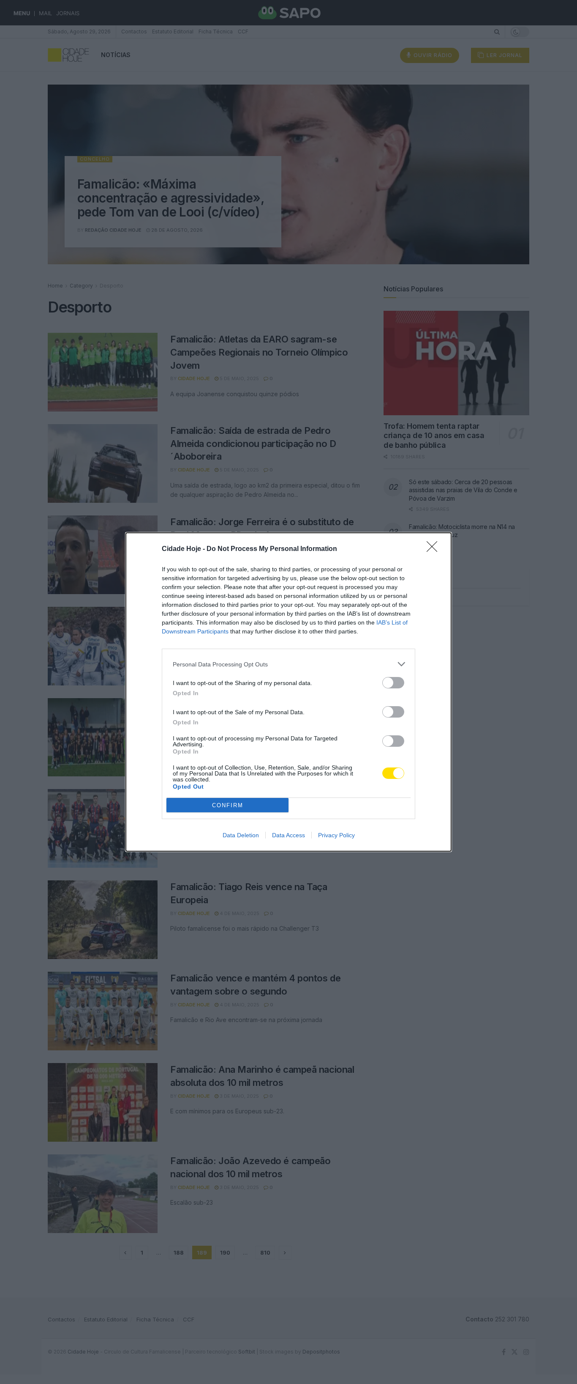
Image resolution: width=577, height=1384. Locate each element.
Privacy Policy (336, 835)
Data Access (288, 835)
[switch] (393, 682)
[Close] (435, 549)
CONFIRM (227, 805)
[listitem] (288, 664)
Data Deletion (241, 835)
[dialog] (288, 692)
